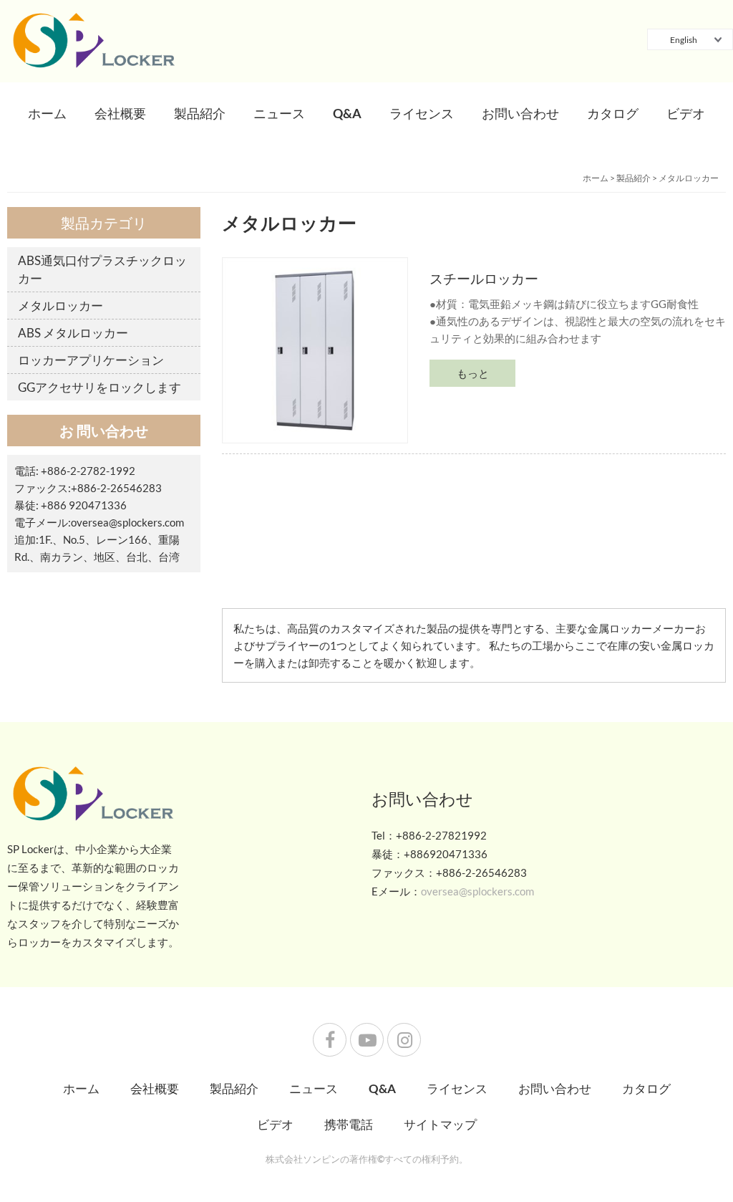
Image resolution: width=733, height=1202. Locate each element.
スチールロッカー (483, 278)
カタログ (613, 113)
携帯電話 (348, 1124)
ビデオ (685, 113)
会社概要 (120, 113)
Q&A (347, 113)
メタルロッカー (689, 178)
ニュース (279, 113)
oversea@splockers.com (127, 522)
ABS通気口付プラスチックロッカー (102, 269)
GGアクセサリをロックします (99, 387)
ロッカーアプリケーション (91, 359)
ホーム (47, 113)
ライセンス (421, 113)
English (683, 39)
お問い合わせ (520, 113)
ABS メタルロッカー (73, 332)
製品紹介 (199, 113)
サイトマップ (440, 1124)
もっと (473, 373)
